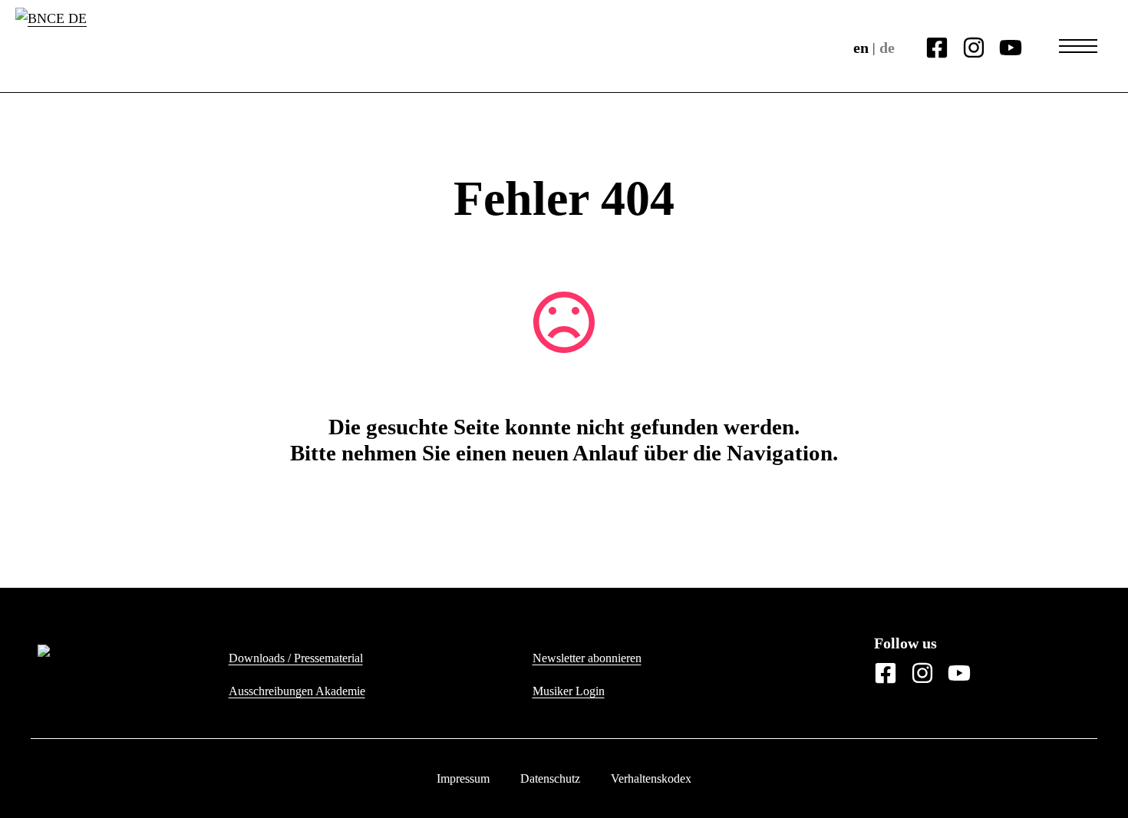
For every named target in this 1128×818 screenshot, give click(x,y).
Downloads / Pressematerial (296, 658)
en (861, 47)
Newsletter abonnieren (587, 658)
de (887, 47)
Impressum (463, 778)
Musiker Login (569, 691)
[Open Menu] (1078, 46)
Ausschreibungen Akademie (297, 691)
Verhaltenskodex (651, 778)
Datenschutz (550, 778)
